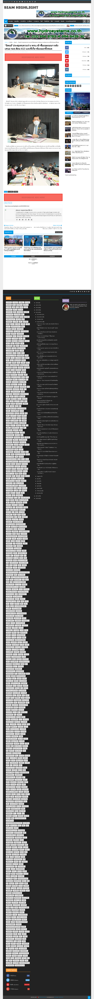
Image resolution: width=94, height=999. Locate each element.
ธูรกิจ (27, 702)
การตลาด (36, 21)
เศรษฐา (8, 919)
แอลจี (24, 938)
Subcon (21, 456)
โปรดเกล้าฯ (9, 545)
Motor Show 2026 (20, 454)
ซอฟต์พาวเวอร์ (10, 473)
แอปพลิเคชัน (21, 355)
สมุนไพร (15, 430)
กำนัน (26, 630)
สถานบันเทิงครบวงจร (20, 818)
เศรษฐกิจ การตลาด (21, 917)
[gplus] (17, 2)
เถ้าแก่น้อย (9, 442)
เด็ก (14, 312)
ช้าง (16, 673)
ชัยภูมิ (22, 664)
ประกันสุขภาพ (10, 731)
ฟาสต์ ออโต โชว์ (25, 497)
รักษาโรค (13, 789)
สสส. (14, 304)
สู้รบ (8, 856)
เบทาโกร (17, 401)
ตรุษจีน (18, 475)
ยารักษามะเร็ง (18, 779)
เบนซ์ (8, 907)
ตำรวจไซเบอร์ (22, 690)
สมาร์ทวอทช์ (21, 830)
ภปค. (8, 500)
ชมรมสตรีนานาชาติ (24, 661)
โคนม (19, 941)
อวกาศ (19, 871)
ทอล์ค (27, 695)
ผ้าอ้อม (25, 748)
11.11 (8, 555)
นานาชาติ (9, 712)
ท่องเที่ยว (16, 21)
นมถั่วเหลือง (9, 707)
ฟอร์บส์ (8, 760)
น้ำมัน (23, 717)
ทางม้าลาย (13, 415)
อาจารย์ (26, 873)
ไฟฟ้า (15, 553)
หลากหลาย (15, 519)
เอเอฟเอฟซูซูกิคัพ (11, 924)
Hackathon (17, 570)
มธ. (11, 765)
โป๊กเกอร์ (12, 948)
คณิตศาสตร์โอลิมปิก (20, 639)
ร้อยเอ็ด (8, 794)
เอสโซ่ (8, 541)
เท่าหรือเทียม (17, 905)
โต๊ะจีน (8, 946)
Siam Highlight (21, 7)
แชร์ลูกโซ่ (15, 931)
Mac (16, 574)
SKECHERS (22, 586)
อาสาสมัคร (21, 876)
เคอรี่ (28, 890)
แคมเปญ (9, 447)
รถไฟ (8, 425)
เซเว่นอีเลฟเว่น (22, 439)
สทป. (15, 514)
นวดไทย (18, 480)
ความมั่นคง (24, 647)
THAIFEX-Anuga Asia (11, 459)
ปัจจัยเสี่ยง (9, 321)
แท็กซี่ (23, 541)
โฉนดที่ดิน (19, 447)
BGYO (21, 557)
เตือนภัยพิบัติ (9, 900)
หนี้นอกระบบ (9, 861)
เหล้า (21, 307)
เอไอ (22, 401)
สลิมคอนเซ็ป (18, 837)
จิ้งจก (14, 659)
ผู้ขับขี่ (8, 745)
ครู (24, 338)
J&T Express (10, 574)
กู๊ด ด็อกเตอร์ (24, 632)
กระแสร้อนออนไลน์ (71, 21)
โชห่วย (8, 403)
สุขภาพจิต (22, 396)
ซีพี (26, 413)
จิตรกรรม (9, 659)
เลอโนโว (9, 538)
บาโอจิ (19, 724)
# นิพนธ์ (15, 191)
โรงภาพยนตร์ (18, 548)
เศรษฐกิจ (27, 316)
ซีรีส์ (16, 473)
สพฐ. (23, 825)
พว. (15, 497)
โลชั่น (8, 958)
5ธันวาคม (16, 555)
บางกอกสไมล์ (22, 485)
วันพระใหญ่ (24, 799)
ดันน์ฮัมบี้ (9, 475)
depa (18, 601)
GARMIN (24, 565)
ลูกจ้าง (27, 794)
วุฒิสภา (8, 427)
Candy (8, 454)
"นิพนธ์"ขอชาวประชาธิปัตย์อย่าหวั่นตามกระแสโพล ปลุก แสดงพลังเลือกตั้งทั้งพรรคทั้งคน (33, 249)
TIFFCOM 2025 (10, 594)
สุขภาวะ (17, 432)
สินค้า (20, 430)
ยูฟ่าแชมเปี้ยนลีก (24, 500)
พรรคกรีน (9, 753)
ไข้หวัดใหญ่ (9, 553)
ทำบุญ (12, 697)
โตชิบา (25, 543)
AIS (25, 555)
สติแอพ (8, 818)
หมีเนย (15, 861)
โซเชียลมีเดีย (25, 943)
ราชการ (8, 504)
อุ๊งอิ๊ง (26, 883)
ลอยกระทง (14, 340)
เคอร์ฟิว (8, 531)
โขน (15, 941)
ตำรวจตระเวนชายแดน (12, 690)
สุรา (23, 314)
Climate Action (14, 562)
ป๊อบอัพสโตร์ (9, 743)
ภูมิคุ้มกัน (21, 762)
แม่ (14, 543)
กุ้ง (18, 632)
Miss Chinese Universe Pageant (20, 577)
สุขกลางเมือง (15, 854)
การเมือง (10, 42)
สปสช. (23, 514)
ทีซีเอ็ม (8, 478)
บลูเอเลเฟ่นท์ (15, 719)
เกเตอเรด (19, 888)
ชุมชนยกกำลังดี (10, 668)
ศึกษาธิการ (22, 509)
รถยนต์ (18, 784)
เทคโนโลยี (15, 442)
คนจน (8, 642)
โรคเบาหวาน (10, 548)
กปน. (26, 603)
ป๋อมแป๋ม (16, 743)
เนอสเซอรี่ (23, 905)
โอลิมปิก (25, 403)
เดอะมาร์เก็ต (25, 897)
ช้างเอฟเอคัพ (22, 673)
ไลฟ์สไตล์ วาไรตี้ (22, 553)
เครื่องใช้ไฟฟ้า (23, 345)
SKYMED (8, 589)
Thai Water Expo (18, 596)
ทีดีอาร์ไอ (14, 478)
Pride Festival (10, 584)
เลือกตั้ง (14, 328)
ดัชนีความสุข (10, 680)
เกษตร (11, 401)
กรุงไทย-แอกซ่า (10, 615)
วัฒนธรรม (9, 799)
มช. (7, 765)
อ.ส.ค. (12, 868)
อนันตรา (9, 871)
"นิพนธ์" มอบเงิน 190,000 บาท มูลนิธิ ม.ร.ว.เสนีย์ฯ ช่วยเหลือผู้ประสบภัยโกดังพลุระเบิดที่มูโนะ (13, 249)
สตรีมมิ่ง (20, 815)
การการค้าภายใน (20, 623)
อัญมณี (13, 873)
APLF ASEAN (9, 557)
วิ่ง (27, 425)
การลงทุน (18, 357)
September (39, 321)
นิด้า (19, 712)
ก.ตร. (12, 603)
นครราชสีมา (21, 478)
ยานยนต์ (57, 21)
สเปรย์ (11, 856)
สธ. (7, 365)
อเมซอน (8, 885)
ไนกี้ (11, 960)
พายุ (8, 758)
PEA (7, 582)
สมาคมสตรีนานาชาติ (12, 830)
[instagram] (32, 2)
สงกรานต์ (21, 340)
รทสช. (23, 784)
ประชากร (17, 731)
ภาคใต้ (21, 350)
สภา (27, 825)
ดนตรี (24, 473)
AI (20, 406)
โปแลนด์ (26, 946)
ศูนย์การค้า (22, 811)
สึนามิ (21, 852)
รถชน (8, 784)
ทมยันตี (19, 695)
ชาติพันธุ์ (14, 471)
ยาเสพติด (15, 321)
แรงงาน (27, 340)
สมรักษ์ (16, 827)
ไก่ (28, 958)
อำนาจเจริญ (14, 526)
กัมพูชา (8, 463)
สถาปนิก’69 (26, 823)
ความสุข (22, 649)
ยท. (24, 777)
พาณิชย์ (8, 328)
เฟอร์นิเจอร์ (15, 912)
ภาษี (8, 762)
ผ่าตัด (14, 372)
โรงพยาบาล (19, 403)
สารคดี (16, 396)
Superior (26, 589)
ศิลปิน (23, 808)
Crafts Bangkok (16, 377)
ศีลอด (16, 811)
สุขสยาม (23, 372)
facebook (52, 256)
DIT (7, 565)
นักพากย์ (24, 480)
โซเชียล (19, 943)
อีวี (7, 883)
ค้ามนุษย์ (21, 654)
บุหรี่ (23, 319)
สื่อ (14, 345)
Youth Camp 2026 (11, 601)
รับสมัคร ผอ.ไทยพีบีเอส (12, 791)
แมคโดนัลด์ (20, 328)
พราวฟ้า (21, 755)
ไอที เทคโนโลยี (10, 965)
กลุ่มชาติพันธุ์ (10, 618)
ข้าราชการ (24, 463)
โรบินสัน (14, 348)
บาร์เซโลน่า (13, 724)
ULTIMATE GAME (10, 598)
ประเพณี (23, 733)
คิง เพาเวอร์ (21, 379)
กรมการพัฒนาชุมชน (11, 408)
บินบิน (24, 724)
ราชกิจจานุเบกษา (15, 391)
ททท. (23, 475)
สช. (13, 512)
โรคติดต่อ (9, 950)
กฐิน (22, 603)
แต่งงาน (18, 541)
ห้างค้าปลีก (9, 521)
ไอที (41, 21)
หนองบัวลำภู (9, 859)
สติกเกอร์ (26, 815)
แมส (20, 933)
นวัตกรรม (18, 369)
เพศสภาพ (9, 912)
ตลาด (14, 685)
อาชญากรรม (9, 437)
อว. (22, 435)
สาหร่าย (8, 849)
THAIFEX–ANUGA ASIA (11, 591)
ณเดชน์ (19, 678)
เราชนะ (15, 914)
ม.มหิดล (27, 762)
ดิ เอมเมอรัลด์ (23, 680)
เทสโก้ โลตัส (22, 902)
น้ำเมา (20, 384)
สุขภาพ (15, 309)
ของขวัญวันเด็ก (21, 635)
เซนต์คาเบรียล (10, 895)
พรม (24, 750)
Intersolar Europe (24, 572)
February (39, 490)
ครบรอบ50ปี (15, 644)
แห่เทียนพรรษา (10, 938)
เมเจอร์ (16, 444)
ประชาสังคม (9, 490)
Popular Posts (69, 113)
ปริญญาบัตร (14, 736)
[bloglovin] (22, 2)
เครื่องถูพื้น (9, 890)
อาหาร (8, 326)
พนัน (13, 495)
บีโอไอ (23, 369)
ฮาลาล (20, 885)
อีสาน (16, 883)
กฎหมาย (17, 603)
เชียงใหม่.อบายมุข (17, 893)
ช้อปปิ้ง (16, 413)
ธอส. (15, 702)
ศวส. (8, 509)
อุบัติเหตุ (13, 333)
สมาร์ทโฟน (9, 430)
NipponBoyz (18, 579)
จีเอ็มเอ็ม (19, 659)
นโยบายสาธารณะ (11, 717)
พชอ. (23, 492)
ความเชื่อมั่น (9, 651)
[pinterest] (20, 2)
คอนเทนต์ (23, 466)
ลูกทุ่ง (8, 796)
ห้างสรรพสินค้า (10, 435)
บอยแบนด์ (25, 719)
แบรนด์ (27, 931)
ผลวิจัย (26, 743)
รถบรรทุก (13, 784)
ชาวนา (25, 471)
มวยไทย (15, 765)
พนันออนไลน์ (19, 495)
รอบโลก (12, 502)
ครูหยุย (26, 644)
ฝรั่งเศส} (12, 750)
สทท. (8, 825)
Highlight (77, 112)
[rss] (27, 2)
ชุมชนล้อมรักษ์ (10, 413)
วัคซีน (27, 324)
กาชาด (12, 623)
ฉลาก (8, 661)
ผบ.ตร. (21, 743)
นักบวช (8, 709)
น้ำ (14, 483)
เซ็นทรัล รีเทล (10, 897)
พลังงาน (8, 340)
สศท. (19, 516)
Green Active (21, 567)
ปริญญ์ (20, 736)
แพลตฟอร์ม (9, 933)
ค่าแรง (15, 654)
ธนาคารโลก (9, 700)
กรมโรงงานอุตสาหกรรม (12, 461)
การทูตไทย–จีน (10, 625)
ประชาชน (16, 386)
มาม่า (20, 770)
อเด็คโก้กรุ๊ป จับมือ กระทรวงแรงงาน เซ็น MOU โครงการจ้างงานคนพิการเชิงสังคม (81, 129)
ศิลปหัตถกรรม (15, 427)
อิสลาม (24, 880)
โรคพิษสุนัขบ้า (24, 950)
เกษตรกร (21, 374)
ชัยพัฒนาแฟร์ (16, 664)
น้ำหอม (8, 719)
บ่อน (24, 384)
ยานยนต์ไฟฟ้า (10, 779)
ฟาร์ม (13, 760)
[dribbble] (25, 2)
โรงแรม (19, 550)
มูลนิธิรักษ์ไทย (18, 774)
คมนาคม (9, 644)
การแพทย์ (16, 630)
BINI (25, 557)
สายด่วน (26, 847)
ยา (25, 389)
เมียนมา (22, 912)
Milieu (8, 577)
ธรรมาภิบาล (9, 702)
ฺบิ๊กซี (22, 437)
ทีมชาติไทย (17, 360)
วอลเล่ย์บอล (18, 796)
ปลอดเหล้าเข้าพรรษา (11, 738)
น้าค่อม (18, 717)
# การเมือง (10, 191)
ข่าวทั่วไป (23, 21)
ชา (26, 664)
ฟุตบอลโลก (15, 389)
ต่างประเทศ (15, 381)
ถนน (8, 360)
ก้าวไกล (14, 635)
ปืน (20, 490)
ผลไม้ (8, 420)
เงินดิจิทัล (9, 893)
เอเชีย (13, 921)
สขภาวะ (15, 815)
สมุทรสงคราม (10, 832)
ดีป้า (14, 475)
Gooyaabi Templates (58, 997)
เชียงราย (16, 439)
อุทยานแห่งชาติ (22, 526)
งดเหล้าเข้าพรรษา (16, 326)
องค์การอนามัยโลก (18, 521)
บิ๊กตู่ (28, 724)
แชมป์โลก (9, 931)
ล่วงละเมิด (9, 507)
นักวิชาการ (14, 384)
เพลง (14, 533)
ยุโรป (8, 782)
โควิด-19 (26, 304)
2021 (37, 496)
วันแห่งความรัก (18, 801)
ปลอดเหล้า (22, 386)
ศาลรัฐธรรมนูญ (14, 509)
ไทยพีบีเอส (19, 304)
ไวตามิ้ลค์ (15, 962)
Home (6, 42)
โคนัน (23, 941)
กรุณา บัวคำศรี (19, 615)
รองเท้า (18, 786)
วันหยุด (25, 507)
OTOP (28, 454)
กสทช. (8, 410)
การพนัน (18, 324)
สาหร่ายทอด (15, 849)
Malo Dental (21, 574)
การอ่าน (21, 627)
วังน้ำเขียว (25, 796)
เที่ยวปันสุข (9, 905)
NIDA (8, 579)
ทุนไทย (27, 697)
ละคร (18, 362)
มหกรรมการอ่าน (10, 767)
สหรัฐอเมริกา (17, 842)
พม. (28, 386)
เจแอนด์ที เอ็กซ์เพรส (24, 531)
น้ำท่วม (8, 333)
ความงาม (18, 647)
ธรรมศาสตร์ (25, 700)
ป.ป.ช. (25, 726)
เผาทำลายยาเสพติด (23, 907)
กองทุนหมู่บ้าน (25, 620)
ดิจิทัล (8, 369)
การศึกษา (29, 21)
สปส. (19, 514)
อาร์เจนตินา (14, 876)
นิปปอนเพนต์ (10, 714)
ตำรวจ (12, 369)
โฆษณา (13, 943)
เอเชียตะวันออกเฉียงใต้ (21, 921)
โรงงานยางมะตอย (24, 953)
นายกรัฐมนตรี (10, 316)
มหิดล (25, 767)
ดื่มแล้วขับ (9, 685)
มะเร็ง (14, 353)
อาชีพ (8, 876)
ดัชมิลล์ (16, 680)
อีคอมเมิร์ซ (16, 437)
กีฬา (52, 21)
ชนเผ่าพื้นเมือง (14, 661)
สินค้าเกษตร (9, 852)
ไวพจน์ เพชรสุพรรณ (24, 962)
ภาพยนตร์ (9, 353)
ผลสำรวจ (9, 362)
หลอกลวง (24, 861)
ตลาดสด (20, 685)
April (38, 486)
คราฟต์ (22, 644)
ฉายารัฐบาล (20, 468)
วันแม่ (22, 391)
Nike (12, 579)
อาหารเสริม (9, 878)
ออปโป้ (24, 871)
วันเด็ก (23, 362)
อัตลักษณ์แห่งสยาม (20, 524)
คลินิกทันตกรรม (10, 647)
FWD (20, 565)
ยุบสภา (25, 779)
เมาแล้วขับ (14, 338)
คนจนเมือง (13, 642)
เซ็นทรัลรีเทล (18, 897)
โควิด (26, 355)
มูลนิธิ (16, 500)
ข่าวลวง (19, 637)
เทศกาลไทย (15, 902)
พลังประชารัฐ (10, 497)
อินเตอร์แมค (9, 880)
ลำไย (23, 794)
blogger (14, 256)
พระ (17, 755)
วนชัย (12, 796)
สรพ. (8, 396)
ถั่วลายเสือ (23, 692)
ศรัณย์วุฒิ (21, 803)
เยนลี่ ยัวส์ (9, 914)
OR (23, 579)
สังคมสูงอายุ (21, 844)
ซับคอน (22, 413)
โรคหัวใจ (9, 953)
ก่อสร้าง (8, 635)
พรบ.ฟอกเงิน (19, 750)
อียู (28, 880)
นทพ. (19, 415)
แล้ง (21, 936)
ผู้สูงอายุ (13, 492)
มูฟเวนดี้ (17, 772)
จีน (26, 379)
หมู (20, 861)
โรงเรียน (9, 955)
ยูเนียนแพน (13, 782)
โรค (15, 545)
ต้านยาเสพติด (16, 692)
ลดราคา (13, 425)
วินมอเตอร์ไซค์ (13, 803)
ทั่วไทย (27, 475)
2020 (37, 498)
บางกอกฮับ (24, 721)
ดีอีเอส (8, 683)
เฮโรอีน (23, 926)
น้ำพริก (23, 360)
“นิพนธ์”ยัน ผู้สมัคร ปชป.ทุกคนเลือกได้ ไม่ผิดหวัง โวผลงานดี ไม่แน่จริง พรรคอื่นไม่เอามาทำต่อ (53, 249)
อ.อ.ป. (19, 398)
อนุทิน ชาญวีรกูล (10, 524)
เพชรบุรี (8, 909)
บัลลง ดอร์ (17, 721)
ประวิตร (17, 733)
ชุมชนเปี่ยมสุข (10, 673)
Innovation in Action (12, 572)
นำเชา (14, 712)
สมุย (25, 832)
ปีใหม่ (17, 350)
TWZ (16, 594)
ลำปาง (18, 794)
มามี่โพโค (14, 770)
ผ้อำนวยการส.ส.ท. (17, 748)
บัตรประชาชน (10, 721)
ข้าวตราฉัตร (9, 314)
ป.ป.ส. (19, 488)
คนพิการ (15, 379)
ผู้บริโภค (24, 490)
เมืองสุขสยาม (10, 444)
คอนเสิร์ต (27, 367)
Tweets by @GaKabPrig (70, 175)
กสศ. (20, 321)
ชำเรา (15, 666)
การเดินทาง (9, 630)
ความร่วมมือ (15, 649)
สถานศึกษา (9, 514)
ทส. (23, 695)
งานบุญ (8, 656)
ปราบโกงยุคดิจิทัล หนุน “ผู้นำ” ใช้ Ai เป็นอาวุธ (47, 437)
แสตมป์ (25, 936)
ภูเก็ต (21, 389)
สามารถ (8, 338)
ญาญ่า (14, 678)
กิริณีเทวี (14, 632)
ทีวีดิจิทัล (18, 697)
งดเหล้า (8, 468)
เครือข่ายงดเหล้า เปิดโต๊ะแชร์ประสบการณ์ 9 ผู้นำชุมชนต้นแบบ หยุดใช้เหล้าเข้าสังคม (72, 25)
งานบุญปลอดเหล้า (16, 656)
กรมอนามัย (18, 610)
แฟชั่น (15, 933)
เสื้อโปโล (24, 919)
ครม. (14, 336)
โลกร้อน (25, 955)
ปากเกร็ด (22, 741)
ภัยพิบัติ (24, 420)
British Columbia (22, 560)
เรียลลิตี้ (8, 917)
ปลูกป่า (25, 738)
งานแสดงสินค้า (10, 350)
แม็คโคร (18, 319)
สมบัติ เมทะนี (10, 827)
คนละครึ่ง (20, 367)
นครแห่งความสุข (23, 704)
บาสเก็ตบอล (9, 488)
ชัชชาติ (8, 471)
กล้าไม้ (24, 618)
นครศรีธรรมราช (10, 480)
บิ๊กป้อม (8, 726)
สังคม (8, 844)
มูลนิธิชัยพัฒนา (10, 774)
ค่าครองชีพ (9, 654)
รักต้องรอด (24, 786)
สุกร (26, 852)
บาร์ (8, 724)
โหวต (12, 958)
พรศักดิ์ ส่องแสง (10, 755)
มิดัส (24, 770)
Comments (86, 112)
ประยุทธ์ (24, 418)
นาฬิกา (13, 418)
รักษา (8, 789)
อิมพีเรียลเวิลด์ (17, 880)
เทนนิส (23, 900)
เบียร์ (26, 374)
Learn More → (73, 309)
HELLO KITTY (9, 570)
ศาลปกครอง (25, 806)
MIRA (13, 454)
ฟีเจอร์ (25, 760)
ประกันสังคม (9, 386)
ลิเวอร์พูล (21, 504)
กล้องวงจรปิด (17, 618)
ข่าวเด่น (11, 21)
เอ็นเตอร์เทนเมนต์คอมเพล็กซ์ (13, 926)
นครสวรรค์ (14, 704)
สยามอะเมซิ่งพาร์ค (11, 835)
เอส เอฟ (19, 538)
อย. (7, 401)
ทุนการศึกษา (23, 381)
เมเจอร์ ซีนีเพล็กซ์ (23, 536)
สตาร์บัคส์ (21, 512)
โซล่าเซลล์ (19, 543)
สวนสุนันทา (9, 839)
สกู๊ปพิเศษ (9, 815)
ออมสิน (8, 873)
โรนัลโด (14, 955)
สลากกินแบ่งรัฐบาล (14, 365)
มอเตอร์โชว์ (9, 422)
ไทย (8, 406)
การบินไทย (18, 625)
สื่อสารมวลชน (10, 432)
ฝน (7, 750)
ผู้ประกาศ (9, 372)
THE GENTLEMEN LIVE (23, 591)
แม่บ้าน (24, 933)
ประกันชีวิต (22, 729)
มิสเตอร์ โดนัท (10, 772)
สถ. (25, 427)
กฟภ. (12, 606)
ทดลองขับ (9, 695)
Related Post (8, 232)
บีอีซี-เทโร (14, 726)
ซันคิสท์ (13, 676)
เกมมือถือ (26, 885)
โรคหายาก (15, 953)
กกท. (27, 459)
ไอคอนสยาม (20, 333)
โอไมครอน (17, 958)
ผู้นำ (12, 745)
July (38, 478)
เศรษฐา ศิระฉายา (16, 919)
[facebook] (12, 2)
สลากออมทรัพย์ (10, 837)
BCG (27, 451)
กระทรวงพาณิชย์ (22, 408)
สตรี (17, 512)
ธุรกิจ (8, 324)
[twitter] (14, 2)
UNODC (17, 598)
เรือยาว (13, 917)
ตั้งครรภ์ (17, 688)
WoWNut (23, 598)
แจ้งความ (24, 929)
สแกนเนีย (17, 856)
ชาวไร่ (21, 410)
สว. (15, 516)
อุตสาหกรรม (14, 374)
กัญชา (12, 343)
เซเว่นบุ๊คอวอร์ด (19, 895)
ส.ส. (21, 427)
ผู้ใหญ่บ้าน (9, 748)
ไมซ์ (27, 960)
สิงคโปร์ (22, 849)
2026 (37, 302)
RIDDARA (25, 584)
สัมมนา (20, 847)
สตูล (13, 818)
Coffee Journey (23, 562)
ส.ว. (15, 813)
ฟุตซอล (17, 343)
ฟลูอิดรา (25, 758)
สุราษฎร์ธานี (23, 854)
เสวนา (12, 324)
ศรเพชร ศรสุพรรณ (11, 806)
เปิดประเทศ (22, 442)
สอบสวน (24, 842)
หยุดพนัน (9, 519)
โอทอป (24, 550)
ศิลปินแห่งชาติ (10, 811)
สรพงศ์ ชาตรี (20, 835)
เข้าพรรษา (26, 888)
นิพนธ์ (15, 42)
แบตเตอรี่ (21, 931)
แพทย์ (13, 447)
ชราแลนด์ (9, 664)
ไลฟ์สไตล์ (46, 21)
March (38, 488)
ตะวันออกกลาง (10, 688)
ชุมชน (27, 357)
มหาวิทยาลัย (19, 767)
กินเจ (23, 377)
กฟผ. (8, 606)
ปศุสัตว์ (8, 741)
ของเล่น (8, 637)
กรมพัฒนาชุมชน (10, 610)
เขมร (15, 529)
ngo (22, 601)
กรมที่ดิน (9, 608)
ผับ (20, 420)
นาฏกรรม (21, 709)
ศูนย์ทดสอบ (9, 813)
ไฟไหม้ (22, 960)
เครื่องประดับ (21, 529)
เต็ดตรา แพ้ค (17, 900)
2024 (37, 307)
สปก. (19, 825)
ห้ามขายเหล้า (21, 866)
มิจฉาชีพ (16, 422)
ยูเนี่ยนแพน (20, 782)
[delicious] (35, 2)
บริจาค (18, 418)
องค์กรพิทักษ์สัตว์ (20, 868)
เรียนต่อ (27, 444)
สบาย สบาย (13, 825)
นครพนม (9, 704)
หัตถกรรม (14, 398)
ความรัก (8, 649)
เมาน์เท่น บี (24, 533)
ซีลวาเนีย (9, 678)
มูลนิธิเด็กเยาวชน (11, 777)
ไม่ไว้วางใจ (17, 451)
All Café (16, 557)
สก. (23, 813)
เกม (17, 345)
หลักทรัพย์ (9, 864)
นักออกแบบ (14, 709)
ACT (21, 555)
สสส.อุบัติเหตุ (10, 842)
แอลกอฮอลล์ (18, 938)
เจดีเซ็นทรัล (15, 531)
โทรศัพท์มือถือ (10, 449)
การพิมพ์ (9, 627)
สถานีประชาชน (24, 394)
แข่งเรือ (18, 929)
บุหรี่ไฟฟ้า (19, 336)
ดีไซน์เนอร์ (24, 683)
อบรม (8, 374)
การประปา (24, 625)
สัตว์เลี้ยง (9, 847)
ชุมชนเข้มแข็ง (20, 671)
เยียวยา (21, 444)
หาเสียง (22, 432)
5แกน (23, 451)
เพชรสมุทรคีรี (15, 909)
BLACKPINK (9, 560)
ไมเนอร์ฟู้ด (9, 962)
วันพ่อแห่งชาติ (10, 801)
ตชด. (8, 415)
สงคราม (8, 512)
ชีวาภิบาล (20, 666)
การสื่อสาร (14, 627)
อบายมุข (25, 398)
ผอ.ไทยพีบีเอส (14, 420)
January (39, 493)
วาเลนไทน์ (9, 394)
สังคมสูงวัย (13, 844)
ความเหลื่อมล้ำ (14, 410)
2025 (37, 305)
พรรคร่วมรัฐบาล (16, 753)
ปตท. (8, 729)
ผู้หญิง (14, 362)
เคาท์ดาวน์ (9, 439)
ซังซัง (28, 673)
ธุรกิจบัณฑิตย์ (21, 702)
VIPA (19, 459)
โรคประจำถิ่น (16, 950)
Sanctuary (15, 589)
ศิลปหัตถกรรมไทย (16, 808)
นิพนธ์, (26, 52)
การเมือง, (23, 52)
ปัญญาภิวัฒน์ (15, 741)
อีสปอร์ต (12, 883)
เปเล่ (12, 907)
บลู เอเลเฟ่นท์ (20, 483)
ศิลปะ (27, 362)
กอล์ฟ (8, 623)
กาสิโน (23, 324)
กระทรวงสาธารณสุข (24, 461)
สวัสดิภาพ (16, 839)
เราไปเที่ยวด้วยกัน (22, 914)
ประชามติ (23, 731)
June (38, 481)
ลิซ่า (24, 425)
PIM (11, 582)
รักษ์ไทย (19, 789)
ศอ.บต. (18, 806)
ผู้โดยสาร (25, 745)
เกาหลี (8, 888)
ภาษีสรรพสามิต (14, 762)
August (39, 476)
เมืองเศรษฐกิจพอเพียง (12, 536)
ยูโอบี (26, 782)
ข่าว (27, 377)
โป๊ (7, 948)
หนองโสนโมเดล (18, 859)
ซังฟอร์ (8, 676)
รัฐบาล (24, 502)
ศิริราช (8, 808)
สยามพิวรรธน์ (10, 516)
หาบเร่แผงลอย (10, 866)
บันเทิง (62, 21)
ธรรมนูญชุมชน (17, 700)
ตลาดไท (25, 685)
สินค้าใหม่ (16, 852)
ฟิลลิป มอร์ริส (19, 760)
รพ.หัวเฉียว (9, 312)
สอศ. (12, 396)
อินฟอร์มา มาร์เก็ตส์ (11, 355)
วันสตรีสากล (19, 507)
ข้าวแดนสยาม (10, 466)
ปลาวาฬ (20, 738)
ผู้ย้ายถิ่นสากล (18, 745)
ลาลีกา (13, 794)
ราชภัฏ (20, 791)
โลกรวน (20, 955)
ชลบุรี (26, 468)
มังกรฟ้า (8, 770)
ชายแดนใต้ (9, 666)
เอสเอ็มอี (25, 538)
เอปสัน (14, 538)
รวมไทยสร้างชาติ (11, 786)
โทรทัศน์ (13, 946)
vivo (8, 603)
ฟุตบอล (16, 316)
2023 (37, 310)
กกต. (23, 459)
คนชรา (19, 642)
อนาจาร (14, 871)
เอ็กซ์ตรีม (19, 924)
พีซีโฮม (19, 758)
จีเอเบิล (13, 468)
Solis (20, 589)
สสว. (18, 372)
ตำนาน (25, 688)
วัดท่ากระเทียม (16, 799)
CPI (7, 562)
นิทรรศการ (24, 712)
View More (59, 232)
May (38, 483)
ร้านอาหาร (14, 504)
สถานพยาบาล (10, 820)
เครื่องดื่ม (27, 437)
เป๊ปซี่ (16, 907)
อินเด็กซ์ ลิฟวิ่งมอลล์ (23, 878)
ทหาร (12, 360)
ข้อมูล (24, 637)
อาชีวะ (8, 526)
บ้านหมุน (20, 726)
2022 (37, 312)
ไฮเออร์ (12, 406)
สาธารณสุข (16, 331)
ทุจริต (22, 697)
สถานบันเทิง (16, 394)
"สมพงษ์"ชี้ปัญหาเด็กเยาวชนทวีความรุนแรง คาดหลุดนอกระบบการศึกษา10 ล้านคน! (80, 135)
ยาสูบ (22, 343)
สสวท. (21, 839)
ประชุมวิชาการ (10, 733)
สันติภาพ (15, 847)
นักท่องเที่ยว (22, 707)
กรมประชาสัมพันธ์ (16, 608)
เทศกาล (8, 902)
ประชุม (15, 490)
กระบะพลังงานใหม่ (11, 613)
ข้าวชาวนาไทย (10, 639)
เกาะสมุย (13, 888)
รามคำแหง (9, 309)
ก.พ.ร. (12, 357)
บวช (20, 719)
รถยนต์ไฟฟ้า (23, 422)
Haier (8, 357)
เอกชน (8, 921)
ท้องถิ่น (8, 384)
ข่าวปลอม (9, 379)
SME (16, 456)
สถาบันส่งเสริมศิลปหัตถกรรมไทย (14, 823)
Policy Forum (10, 456)
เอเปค (12, 541)
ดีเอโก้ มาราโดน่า (15, 683)
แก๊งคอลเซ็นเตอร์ (11, 929)
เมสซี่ (18, 533)
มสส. (20, 765)
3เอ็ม (17, 406)
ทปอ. (14, 695)
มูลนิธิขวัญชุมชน (24, 772)
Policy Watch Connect (19, 582)
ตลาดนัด (9, 381)
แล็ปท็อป (16, 936)
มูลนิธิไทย (19, 777)
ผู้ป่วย (8, 492)
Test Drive (9, 596)
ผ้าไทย (18, 492)
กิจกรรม (8, 632)
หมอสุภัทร (24, 516)
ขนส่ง (13, 463)
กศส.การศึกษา (10, 620)
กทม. (20, 338)
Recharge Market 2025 (12, 586)
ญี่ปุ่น (20, 473)
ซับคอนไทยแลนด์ (21, 676)
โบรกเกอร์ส (20, 946)
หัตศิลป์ (21, 864)
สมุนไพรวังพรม (18, 832)
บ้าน (15, 488)
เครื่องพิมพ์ (15, 890)
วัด (14, 507)
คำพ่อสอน (23, 651)
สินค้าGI (27, 849)
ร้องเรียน (26, 791)
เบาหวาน (9, 533)
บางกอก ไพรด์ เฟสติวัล (12, 485)
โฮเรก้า (21, 449)
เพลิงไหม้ (22, 909)
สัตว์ (26, 844)
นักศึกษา (24, 415)
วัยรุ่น (25, 801)
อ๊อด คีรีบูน (14, 885)
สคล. (23, 326)
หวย (23, 353)
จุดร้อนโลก (25, 659)
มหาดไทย (26, 336)
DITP (11, 565)
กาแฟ (21, 630)
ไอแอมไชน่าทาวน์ (19, 965)
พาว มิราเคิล (13, 758)
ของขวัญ (18, 463)
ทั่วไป (8, 697)
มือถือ (12, 500)
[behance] (30, 2)
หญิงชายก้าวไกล (24, 365)
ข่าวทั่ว (13, 637)
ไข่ (7, 960)
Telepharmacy (22, 594)
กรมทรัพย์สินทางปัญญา (20, 606)
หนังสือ (8, 398)
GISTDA (15, 567)
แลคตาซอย (9, 936)
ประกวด (25, 488)
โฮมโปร (24, 958)
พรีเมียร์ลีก (9, 389)
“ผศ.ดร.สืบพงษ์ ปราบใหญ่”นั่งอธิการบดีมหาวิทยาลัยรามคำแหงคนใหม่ (81, 164)
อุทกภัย (21, 883)
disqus (33, 256)
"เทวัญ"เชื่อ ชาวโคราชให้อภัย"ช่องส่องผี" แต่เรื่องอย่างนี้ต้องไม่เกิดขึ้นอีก (80, 141)
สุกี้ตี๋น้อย (9, 854)
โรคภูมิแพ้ (19, 545)
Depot (15, 565)
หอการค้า (15, 864)
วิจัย (8, 803)
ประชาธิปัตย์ (17, 314)
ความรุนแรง (9, 331)
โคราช (8, 943)
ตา (21, 688)
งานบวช (26, 654)
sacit (8, 343)
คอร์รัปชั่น (16, 651)
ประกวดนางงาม (14, 729)
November (39, 317)
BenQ (15, 560)
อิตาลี (15, 878)
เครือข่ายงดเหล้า (10, 319)
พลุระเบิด (27, 755)
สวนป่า (24, 837)
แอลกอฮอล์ (19, 312)
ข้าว (23, 357)
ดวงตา (24, 678)
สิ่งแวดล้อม (9, 345)
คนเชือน (25, 642)
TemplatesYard (43, 997)
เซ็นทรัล (8, 348)
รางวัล (8, 391)
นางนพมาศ (9, 483)
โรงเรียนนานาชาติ (11, 550)
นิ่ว (15, 714)
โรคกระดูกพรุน (22, 948)
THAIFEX (15, 367)
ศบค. (19, 353)
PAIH (27, 579)
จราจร (23, 656)
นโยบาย (19, 714)
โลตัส (16, 449)
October (39, 319)
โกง (26, 401)
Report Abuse (66, 297)
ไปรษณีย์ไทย (10, 451)
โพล (17, 948)
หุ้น (16, 866)
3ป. (12, 555)
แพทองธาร (9, 543)
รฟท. (8, 502)
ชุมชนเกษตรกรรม (11, 671)
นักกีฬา (15, 707)
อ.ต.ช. (8, 868)
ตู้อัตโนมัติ (9, 692)
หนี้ (24, 859)
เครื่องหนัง (22, 890)
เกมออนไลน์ (9, 529)
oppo (26, 601)
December (39, 314)
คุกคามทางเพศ (21, 348)
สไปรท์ (22, 856)
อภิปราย (17, 435)
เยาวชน (20, 309)
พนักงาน (9, 495)
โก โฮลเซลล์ (9, 941)
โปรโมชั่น (9, 367)
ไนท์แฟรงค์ (16, 960)
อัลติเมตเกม (19, 873)
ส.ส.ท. (19, 813)
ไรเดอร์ (8, 377)
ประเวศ (8, 736)
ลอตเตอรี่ (19, 425)
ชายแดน (20, 471)
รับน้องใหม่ (25, 789)
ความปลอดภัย (24, 331)
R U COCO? (18, 584)
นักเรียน (8, 418)
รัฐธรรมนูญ (18, 502)
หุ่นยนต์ (21, 519)
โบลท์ (13, 403)
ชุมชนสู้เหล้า (18, 668)
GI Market (9, 567)
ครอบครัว (17, 466)
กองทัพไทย (17, 620)
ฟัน (19, 497)
